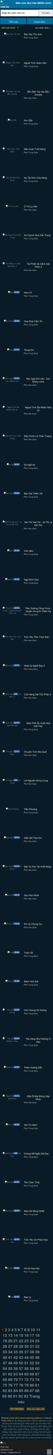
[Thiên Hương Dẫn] (12, 1067)
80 (32, 1385)
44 (26, 1357)
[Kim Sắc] (12, 120)
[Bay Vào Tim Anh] (12, 34)
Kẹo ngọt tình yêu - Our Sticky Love (38, 380)
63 (16, 1374)
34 (10, 1351)
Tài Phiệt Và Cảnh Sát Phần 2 (38, 265)
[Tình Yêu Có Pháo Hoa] (12, 1242)
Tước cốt (28, 952)
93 (26, 1396)
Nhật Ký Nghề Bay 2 (34, 665)
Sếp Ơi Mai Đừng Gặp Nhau (38, 1098)
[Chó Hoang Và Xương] (12, 1012)
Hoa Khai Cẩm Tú (33, 321)
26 (5, 1346)
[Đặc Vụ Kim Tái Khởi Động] (12, 869)
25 (37, 1340)
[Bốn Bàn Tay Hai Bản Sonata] (12, 94)
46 (37, 1357)
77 (16, 1385)
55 (10, 1368)
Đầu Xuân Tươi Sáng (35, 148)
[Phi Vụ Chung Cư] (12, 923)
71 (21, 1379)
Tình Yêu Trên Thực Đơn (36, 636)
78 (21, 1385)
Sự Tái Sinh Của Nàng (35, 177)
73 (32, 1379)
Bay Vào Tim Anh (33, 34)
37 (26, 1351)
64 (21, 1374)
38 (32, 1351)
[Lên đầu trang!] (49, 1452)
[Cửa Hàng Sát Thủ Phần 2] (12, 696)
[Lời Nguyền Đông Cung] (12, 782)
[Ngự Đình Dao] (12, 579)
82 (5, 1390)
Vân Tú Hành (30, 1124)
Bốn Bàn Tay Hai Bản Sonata (38, 93)
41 (10, 1357)
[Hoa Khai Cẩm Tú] (12, 321)
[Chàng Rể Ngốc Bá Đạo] (12, 1156)
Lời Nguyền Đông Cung (36, 780)
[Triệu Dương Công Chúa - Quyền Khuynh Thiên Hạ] (12, 613)
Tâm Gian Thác (32, 1182)
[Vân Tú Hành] (12, 1124)
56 (16, 1368)
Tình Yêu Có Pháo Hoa (36, 1239)
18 (37, 1335)
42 (16, 1357)
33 (5, 1351)
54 (5, 1368)
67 (37, 1374)
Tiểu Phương (30, 809)
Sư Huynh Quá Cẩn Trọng (37, 235)
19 (5, 1340)
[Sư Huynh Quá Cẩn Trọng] (12, 237)
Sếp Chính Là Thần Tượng (37, 436)
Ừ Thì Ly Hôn (31, 206)
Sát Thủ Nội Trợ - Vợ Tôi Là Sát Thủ (38, 524)
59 (32, 1368)
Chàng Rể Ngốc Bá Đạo (36, 1153)
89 (4, 1396)
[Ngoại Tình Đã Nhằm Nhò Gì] (12, 409)
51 (26, 1363)
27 (10, 1346)
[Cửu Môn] (12, 550)
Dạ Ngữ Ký (29, 464)
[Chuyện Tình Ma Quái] (12, 754)
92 (21, 1396)
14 (16, 1335)
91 (15, 1396)
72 (26, 1379)
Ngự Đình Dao (31, 579)
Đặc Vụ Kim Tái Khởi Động (37, 866)
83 (10, 1390)
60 (37, 1368)
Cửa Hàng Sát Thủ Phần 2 (37, 694)
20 (10, 1340)
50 (21, 1363)
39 (37, 1351)
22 (21, 1340)
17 (32, 1335)
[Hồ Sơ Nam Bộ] (12, 1268)
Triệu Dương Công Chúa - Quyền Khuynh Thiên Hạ (38, 610)
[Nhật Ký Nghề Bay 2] (12, 665)
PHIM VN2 (5, 7)
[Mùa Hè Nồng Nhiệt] (12, 1210)
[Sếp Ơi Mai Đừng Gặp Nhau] (12, 1098)
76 (10, 1385)
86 (26, 1390)
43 (21, 1357)
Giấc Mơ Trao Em (33, 837)
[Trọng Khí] (12, 349)
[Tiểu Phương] (12, 809)
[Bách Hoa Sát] (12, 981)
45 (32, 1357)
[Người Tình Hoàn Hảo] (12, 65)
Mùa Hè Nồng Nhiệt (34, 1210)
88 (37, 1390)
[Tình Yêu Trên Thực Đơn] (12, 639)
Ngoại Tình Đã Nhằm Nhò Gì (38, 409)
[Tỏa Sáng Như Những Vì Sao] (12, 1041)
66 (32, 1374)
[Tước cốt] (12, 952)
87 (32, 1390)
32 (37, 1346)
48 (10, 1363)
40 (5, 1357)
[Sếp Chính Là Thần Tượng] (12, 438)
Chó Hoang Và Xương (35, 1010)
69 (10, 1379)
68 (5, 1379)
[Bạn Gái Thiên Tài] (12, 493)
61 (5, 1374)
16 (26, 1335)
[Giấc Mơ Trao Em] (12, 837)
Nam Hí (28, 292)
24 (32, 1340)
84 (16, 1390)
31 (32, 1346)
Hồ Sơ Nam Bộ (31, 1268)
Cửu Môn (28, 550)
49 (16, 1363)
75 (5, 1385)
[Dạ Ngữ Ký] (12, 464)
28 (16, 1346)
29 (21, 1346)
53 (37, 1363)
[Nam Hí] (12, 292)
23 (26, 1340)
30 (26, 1346)
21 (16, 1340)
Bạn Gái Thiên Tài (33, 493)
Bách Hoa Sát (31, 981)
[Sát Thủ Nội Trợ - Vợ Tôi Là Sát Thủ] (12, 524)
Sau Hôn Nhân (31, 895)
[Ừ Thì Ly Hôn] (12, 206)
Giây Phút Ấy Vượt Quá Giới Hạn (38, 724)
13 (10, 1335)
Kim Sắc (28, 120)
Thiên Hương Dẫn (33, 1067)
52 (32, 1363)
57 (21, 1368)
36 (21, 1351)
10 (33, 1329)
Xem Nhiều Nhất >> (43, 28)
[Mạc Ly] (12, 1297)
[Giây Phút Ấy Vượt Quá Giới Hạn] (12, 725)
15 (21, 1335)
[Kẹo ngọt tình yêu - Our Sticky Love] (12, 381)
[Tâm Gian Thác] (12, 1182)
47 (5, 1363)
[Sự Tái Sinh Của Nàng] (12, 180)
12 (5, 1335)
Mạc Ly (27, 1297)
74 (37, 1379)
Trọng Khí (29, 349)
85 (21, 1390)
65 (26, 1374)
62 (10, 1374)
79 (26, 1385)
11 (38, 1329)
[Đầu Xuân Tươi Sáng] (12, 151)
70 (16, 1379)
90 (10, 1396)
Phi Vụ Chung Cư (33, 923)
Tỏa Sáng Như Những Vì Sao (38, 1040)
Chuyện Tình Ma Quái (35, 751)
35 (16, 1351)
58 (26, 1368)
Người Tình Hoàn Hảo (35, 62)
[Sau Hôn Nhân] (12, 895)
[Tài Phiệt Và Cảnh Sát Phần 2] (12, 266)
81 (37, 1385)
